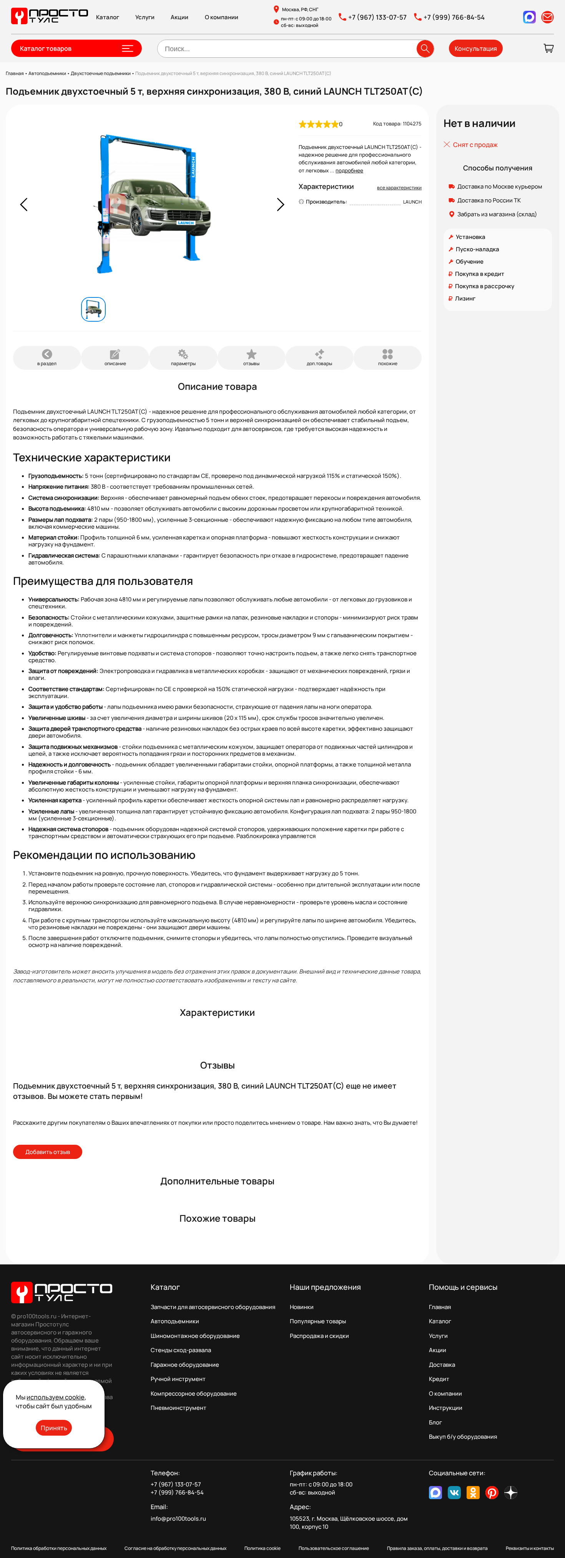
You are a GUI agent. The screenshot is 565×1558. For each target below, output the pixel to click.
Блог (435, 1422)
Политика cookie (262, 1548)
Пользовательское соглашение (334, 1548)
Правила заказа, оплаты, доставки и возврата (437, 1548)
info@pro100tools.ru (178, 1519)
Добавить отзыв (47, 1152)
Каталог (107, 17)
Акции (179, 17)
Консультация (476, 48)
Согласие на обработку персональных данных (175, 1548)
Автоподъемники (175, 1321)
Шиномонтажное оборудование (195, 1336)
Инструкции (445, 1408)
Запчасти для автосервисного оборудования (213, 1307)
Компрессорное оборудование (194, 1393)
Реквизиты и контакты (530, 1548)
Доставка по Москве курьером (499, 186)
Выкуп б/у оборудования (463, 1437)
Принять (54, 1427)
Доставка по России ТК (489, 200)
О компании (221, 17)
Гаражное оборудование (185, 1365)
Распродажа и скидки (319, 1336)
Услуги (145, 17)
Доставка (442, 1365)
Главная (440, 1307)
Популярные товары (318, 1321)
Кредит (439, 1379)
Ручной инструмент (178, 1379)
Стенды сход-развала (181, 1350)
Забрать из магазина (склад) (497, 214)
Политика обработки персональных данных (58, 1548)
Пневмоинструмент (178, 1408)
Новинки (302, 1307)
